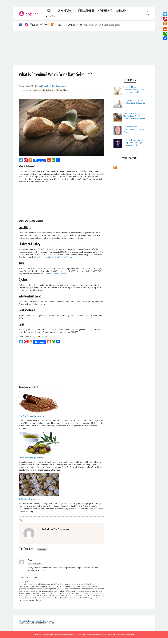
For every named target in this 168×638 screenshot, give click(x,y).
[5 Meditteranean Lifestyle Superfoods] (39, 454)
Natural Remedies (86, 10)
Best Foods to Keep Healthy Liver (30, 499)
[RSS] (30, 160)
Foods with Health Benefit (72, 25)
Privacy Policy (23, 621)
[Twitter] (165, 14)
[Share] (165, 38)
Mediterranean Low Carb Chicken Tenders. (54, 257)
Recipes (51, 16)
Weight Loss (106, 10)
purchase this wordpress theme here (121, 634)
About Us (49, 621)
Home (49, 10)
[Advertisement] (84, 48)
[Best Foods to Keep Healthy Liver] (39, 495)
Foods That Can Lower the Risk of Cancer (32, 416)
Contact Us (32, 621)
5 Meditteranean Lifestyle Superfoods (31, 458)
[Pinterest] (165, 18)
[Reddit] (165, 29)
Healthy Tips (61, 90)
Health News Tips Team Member (54, 86)
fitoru (30, 560)
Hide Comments (42, 549)
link (47, 182)
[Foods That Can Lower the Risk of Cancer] (39, 412)
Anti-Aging (121, 10)
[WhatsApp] (165, 33)
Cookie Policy (41, 621)
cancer (41, 238)
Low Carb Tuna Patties (56, 274)
